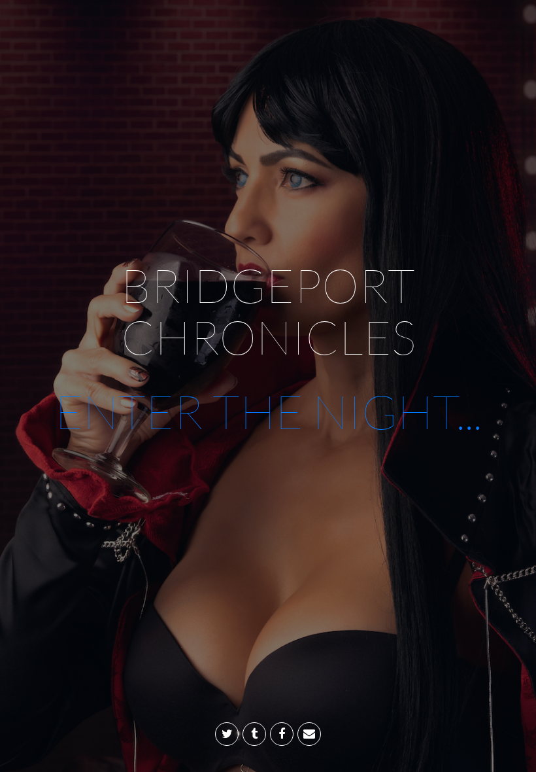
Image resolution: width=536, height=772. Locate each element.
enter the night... (268, 411)
